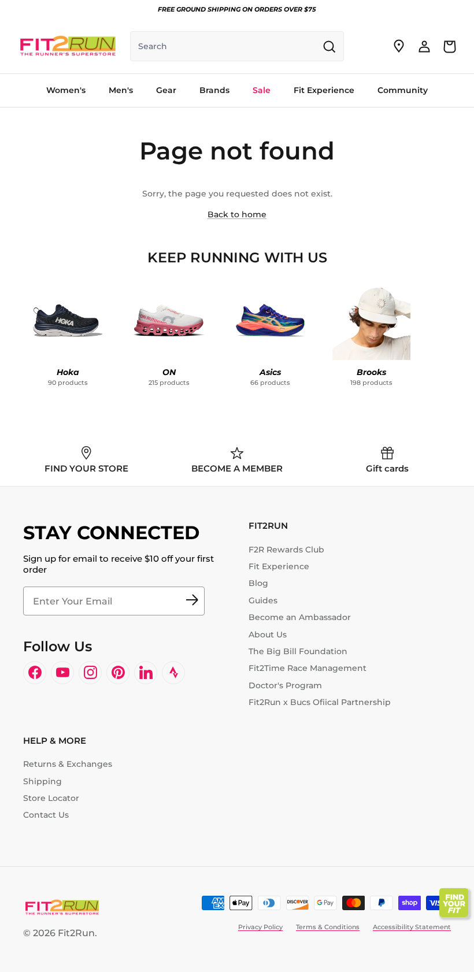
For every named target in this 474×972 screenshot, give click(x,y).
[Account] (424, 46)
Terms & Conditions (328, 927)
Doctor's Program (285, 685)
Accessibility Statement (412, 927)
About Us (268, 634)
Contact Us (46, 815)
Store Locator (51, 798)
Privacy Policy (260, 927)
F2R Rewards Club (286, 549)
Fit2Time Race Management (307, 668)
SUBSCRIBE (192, 601)
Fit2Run (76, 933)
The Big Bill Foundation (298, 651)
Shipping (42, 781)
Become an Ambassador (300, 617)
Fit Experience (279, 566)
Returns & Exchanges (67, 764)
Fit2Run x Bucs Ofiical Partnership (320, 702)
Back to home (237, 214)
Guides (263, 600)
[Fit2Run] (67, 46)
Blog (258, 583)
